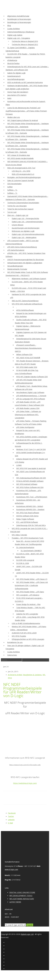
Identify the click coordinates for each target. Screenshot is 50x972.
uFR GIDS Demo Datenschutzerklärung (22, 247)
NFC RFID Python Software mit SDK (29, 487)
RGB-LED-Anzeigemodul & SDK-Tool (21, 168)
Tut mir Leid (11, 212)
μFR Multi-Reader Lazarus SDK (27, 408)
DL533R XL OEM (22, 563)
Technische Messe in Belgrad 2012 (25, 44)
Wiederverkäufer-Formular (17, 269)
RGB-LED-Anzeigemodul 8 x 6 (23, 174)
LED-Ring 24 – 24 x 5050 (21, 171)
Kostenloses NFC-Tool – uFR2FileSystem (31, 497)
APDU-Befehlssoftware (25, 310)
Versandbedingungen (15, 266)
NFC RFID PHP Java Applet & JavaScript (31, 468)
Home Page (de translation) (17, 92)
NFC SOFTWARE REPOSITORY (21, 898)
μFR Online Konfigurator (25, 427)
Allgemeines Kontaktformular (18, 16)
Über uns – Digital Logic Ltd (17, 215)
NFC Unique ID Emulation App (18, 155)
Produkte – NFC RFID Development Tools (27, 538)
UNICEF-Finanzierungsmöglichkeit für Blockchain (25, 259)
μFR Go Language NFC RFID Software (30, 399)
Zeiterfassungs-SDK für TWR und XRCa (31, 525)
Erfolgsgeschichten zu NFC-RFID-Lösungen (28, 639)
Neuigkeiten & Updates (32, 674)
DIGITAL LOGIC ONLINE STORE (22, 892)
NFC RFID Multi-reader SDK (26, 367)
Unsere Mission (17, 225)
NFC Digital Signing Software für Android (22, 120)
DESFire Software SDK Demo (27, 516)
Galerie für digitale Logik (16, 73)
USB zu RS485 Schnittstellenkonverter (26, 623)
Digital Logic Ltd (27, 934)
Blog (9, 25)
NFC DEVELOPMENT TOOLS (20, 895)
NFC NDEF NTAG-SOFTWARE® (28, 358)
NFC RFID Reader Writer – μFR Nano (30, 592)
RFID (10, 678)
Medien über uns (13, 117)
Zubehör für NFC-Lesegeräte (27, 614)
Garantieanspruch (14, 76)
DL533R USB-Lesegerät (25, 560)
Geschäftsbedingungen (16, 79)
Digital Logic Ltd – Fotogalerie (18, 38)
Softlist (10, 187)
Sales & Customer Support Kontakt (20, 180)
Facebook (12, 813)
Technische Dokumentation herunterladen (23, 203)
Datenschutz (12, 655)
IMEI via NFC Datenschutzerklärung (25, 301)
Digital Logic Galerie (14, 35)
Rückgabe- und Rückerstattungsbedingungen (24, 177)
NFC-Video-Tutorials (19, 535)
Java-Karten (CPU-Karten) (16, 95)
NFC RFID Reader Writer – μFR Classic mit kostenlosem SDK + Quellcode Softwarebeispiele (31, 585)
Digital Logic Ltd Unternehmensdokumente (28, 234)
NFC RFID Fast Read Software (27, 513)
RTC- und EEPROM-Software (27, 522)
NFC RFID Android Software (26, 484)
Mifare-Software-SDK (24, 354)
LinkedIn (11, 819)
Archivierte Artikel (15, 674)
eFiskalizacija (12, 60)
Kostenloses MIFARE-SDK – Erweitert (30, 509)
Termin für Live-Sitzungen (17, 206)
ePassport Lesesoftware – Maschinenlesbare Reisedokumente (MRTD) (28, 348)
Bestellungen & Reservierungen (19, 19)
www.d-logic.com (11, 869)
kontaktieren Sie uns (15, 642)
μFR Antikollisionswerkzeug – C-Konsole (31, 395)
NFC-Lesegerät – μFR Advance (27, 595)
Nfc (44, 674)
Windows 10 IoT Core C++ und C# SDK (31, 449)
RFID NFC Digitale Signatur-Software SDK (32, 377)
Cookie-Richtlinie (13, 29)
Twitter (11, 816)
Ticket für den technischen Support (20, 209)
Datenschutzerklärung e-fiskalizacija (20, 32)
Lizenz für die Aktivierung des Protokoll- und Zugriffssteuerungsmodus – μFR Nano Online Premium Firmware (26, 111)
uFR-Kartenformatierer (15, 250)
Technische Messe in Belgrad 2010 (25, 41)
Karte (9, 98)
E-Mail (10, 823)
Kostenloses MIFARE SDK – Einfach (29, 506)
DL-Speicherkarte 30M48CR (31, 551)
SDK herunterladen (14, 184)
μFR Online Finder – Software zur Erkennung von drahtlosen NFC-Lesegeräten (28, 414)
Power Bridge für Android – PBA (28, 604)
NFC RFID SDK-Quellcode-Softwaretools (27, 304)
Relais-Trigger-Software (25, 519)
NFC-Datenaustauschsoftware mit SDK (31, 478)
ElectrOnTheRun (13, 63)
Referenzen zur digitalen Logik (23, 231)
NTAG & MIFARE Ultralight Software (29, 481)
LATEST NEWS (15, 902)
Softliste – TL (12, 190)
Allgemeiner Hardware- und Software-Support (29, 278)
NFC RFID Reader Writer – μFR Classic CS (31, 579)
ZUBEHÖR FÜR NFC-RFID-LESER (24, 633)
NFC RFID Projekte (19, 636)
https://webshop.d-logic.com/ (25, 783)
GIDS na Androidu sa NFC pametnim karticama (25, 82)
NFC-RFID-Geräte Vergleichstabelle (20, 158)
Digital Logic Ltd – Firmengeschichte (25, 218)
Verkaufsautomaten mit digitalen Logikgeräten (24, 263)
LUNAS (19, 465)
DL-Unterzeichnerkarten (25, 547)
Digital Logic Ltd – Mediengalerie (24, 237)
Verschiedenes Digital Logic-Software (30, 392)
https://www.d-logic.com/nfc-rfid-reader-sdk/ (25, 765)
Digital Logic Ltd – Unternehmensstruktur (27, 222)
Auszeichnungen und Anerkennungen (25, 228)
